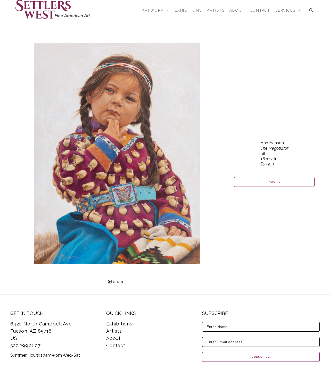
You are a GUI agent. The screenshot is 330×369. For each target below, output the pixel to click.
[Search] (311, 10)
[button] (156, 10)
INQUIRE (274, 181)
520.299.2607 (25, 345)
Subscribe (261, 356)
